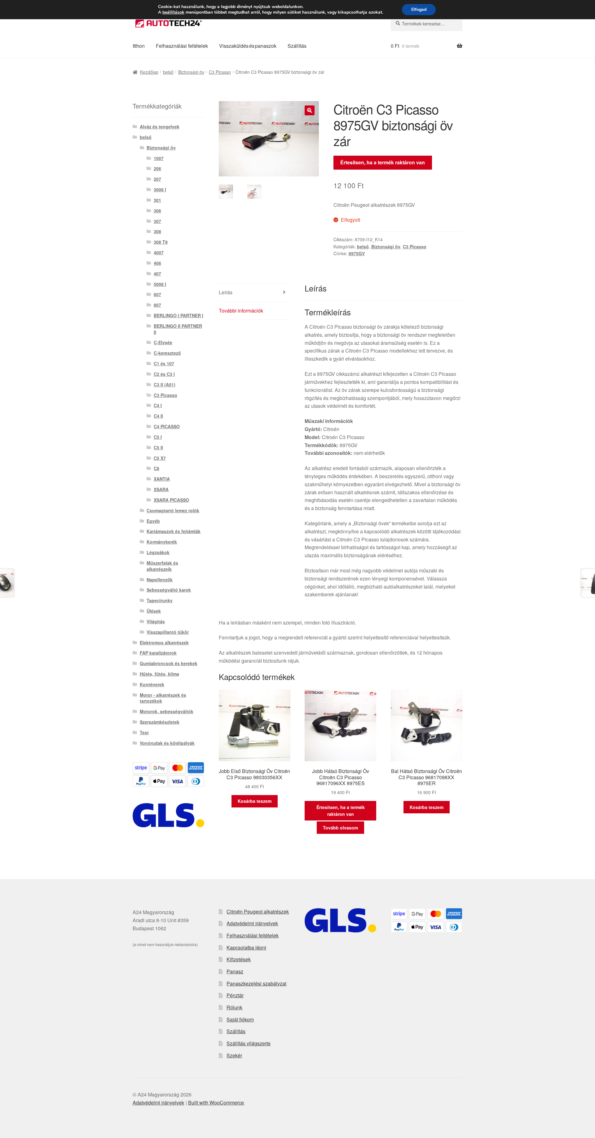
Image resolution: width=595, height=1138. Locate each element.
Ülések (154, 611)
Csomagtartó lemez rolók (173, 510)
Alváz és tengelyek (159, 126)
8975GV (357, 253)
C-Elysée (163, 342)
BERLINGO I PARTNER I (178, 315)
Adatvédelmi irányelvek (252, 923)
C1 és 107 (164, 363)
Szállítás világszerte (249, 1043)
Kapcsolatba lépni (246, 947)
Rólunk (234, 1007)
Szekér (234, 1055)
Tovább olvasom (340, 828)
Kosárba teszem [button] (254, 801)
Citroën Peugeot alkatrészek (258, 911)
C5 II (158, 447)
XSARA (161, 489)
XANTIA (162, 479)
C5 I (158, 437)
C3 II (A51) (164, 384)
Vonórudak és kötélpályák (167, 743)
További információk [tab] (241, 310)
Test (144, 732)
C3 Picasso (220, 72)
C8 (156, 468)
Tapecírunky (160, 600)
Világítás (156, 621)
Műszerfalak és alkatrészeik (162, 566)
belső (168, 72)
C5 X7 (160, 458)
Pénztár (235, 995)
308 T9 (161, 242)
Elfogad (418, 9)
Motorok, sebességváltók (166, 711)
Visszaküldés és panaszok (247, 45)
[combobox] (426, 23)
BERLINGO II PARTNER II (178, 329)
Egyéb (153, 521)
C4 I (158, 405)
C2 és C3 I (164, 374)
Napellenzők (160, 579)
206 (157, 168)
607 (157, 294)
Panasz (235, 971)
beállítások (173, 12)
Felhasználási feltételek (182, 45)
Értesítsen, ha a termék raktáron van (382, 162)
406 (157, 263)
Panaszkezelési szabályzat (256, 983)
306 (157, 210)
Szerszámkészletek (159, 722)
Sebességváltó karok (169, 590)
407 (157, 273)
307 (157, 221)
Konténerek (152, 684)
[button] (310, 110)
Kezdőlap (149, 72)
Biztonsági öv (191, 72)
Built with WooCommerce (216, 1102)
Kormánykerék (162, 542)
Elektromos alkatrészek (164, 642)
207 (157, 179)
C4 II (158, 416)
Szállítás (297, 45)
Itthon (139, 45)
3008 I (160, 189)
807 (157, 305)
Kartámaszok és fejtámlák (174, 531)
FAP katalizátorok (158, 653)
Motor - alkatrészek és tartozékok (163, 698)
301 (157, 200)
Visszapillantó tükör (168, 632)
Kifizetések (239, 959)
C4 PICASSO (167, 426)
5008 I (160, 284)
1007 (159, 158)
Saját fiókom (240, 1019)
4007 (159, 252)
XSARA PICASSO (171, 500)
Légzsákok (158, 552)
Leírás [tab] (225, 292)
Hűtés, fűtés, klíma (159, 674)
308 (157, 231)
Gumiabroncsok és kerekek (168, 663)
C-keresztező (167, 353)
